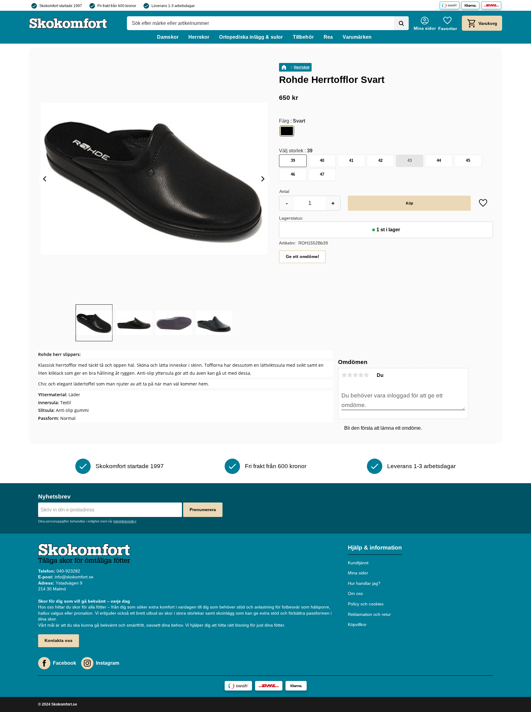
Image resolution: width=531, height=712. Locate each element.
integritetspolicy (124, 521)
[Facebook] (44, 663)
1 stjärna (344, 375)
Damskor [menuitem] (168, 37)
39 (293, 160)
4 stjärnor (361, 375)
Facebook (64, 663)
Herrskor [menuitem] (198, 37)
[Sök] (401, 23)
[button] (447, 23)
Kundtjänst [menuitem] (358, 562)
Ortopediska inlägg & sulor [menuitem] (251, 37)
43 (409, 160)
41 (351, 160)
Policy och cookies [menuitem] (366, 603)
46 (293, 174)
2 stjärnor (349, 375)
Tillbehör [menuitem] (303, 37)
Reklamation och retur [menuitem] (369, 614)
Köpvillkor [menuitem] (357, 624)
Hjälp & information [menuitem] (375, 547)
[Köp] (409, 203)
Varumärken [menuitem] (357, 37)
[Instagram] (87, 663)
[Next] (262, 179)
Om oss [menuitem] (355, 593)
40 (322, 160)
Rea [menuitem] (328, 37)
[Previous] (45, 179)
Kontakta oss (59, 640)
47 (322, 174)
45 (468, 160)
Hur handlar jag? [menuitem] (364, 583)
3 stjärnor (355, 375)
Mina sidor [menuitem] (358, 572)
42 (380, 160)
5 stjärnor (366, 375)
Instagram (107, 663)
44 (439, 160)
